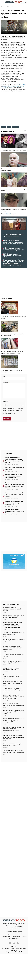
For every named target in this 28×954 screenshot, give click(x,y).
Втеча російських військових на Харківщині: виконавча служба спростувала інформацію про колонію (14, 262)
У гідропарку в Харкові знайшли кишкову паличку (13, 249)
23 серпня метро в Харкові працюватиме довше (13, 235)
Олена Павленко (11, 214)
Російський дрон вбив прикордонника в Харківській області (12, 608)
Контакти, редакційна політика (14, 931)
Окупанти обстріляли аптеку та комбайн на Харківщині (12, 744)
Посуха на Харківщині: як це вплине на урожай (14, 640)
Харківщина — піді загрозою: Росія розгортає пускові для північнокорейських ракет (13, 728)
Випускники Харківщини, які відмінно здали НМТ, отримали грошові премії (12, 647)
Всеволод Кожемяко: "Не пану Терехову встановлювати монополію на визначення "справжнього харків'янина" (12, 625)
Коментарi (6, 418)
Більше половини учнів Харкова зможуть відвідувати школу (12, 675)
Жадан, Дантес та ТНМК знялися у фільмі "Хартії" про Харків (13, 662)
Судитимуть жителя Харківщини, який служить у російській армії (12, 682)
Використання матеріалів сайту (14, 934)
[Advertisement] (14, 108)
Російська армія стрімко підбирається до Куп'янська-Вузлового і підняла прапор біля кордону (15, 460)
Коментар (6, 382)
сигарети (4, 126)
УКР (12, 946)
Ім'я (4, 376)
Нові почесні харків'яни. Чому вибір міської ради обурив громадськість (14, 502)
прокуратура (15, 126)
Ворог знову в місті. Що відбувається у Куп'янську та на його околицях (14, 511)
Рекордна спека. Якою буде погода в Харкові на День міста (13, 616)
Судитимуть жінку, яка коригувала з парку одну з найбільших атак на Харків (13, 242)
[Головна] (13, 2)
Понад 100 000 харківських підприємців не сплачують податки (13, 704)
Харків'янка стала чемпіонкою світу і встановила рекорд (13, 633)
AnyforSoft (18, 952)
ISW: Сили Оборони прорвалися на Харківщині (13, 255)
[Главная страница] (14, 920)
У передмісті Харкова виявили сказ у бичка (13, 655)
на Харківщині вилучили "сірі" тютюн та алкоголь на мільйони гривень (13, 85)
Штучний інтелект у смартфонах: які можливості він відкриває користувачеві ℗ (13, 720)
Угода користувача (14, 938)
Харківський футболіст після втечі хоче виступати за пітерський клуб (13, 751)
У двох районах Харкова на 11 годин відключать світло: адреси (12, 689)
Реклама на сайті (6, 936)
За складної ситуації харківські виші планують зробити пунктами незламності (13, 737)
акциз (9, 126)
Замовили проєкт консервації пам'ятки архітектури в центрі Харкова (14, 494)
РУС (23, 2)
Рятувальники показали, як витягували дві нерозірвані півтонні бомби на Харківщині (13, 696)
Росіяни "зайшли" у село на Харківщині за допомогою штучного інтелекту (13, 475)
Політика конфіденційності (19, 936)
